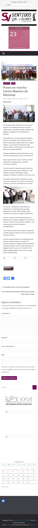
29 (23, 482)
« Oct (2, 487)
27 (13, 482)
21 (18, 478)
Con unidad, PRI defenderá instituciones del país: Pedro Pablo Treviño (18, 293)
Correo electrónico (8, 346)
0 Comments (25, 98)
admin (6, 98)
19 (8, 478)
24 (33, 478)
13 (13, 475)
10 (33, 471)
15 (23, 475)
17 (33, 475)
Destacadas (7, 83)
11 (3, 475)
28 (18, 482)
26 (8, 482)
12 (8, 475)
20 (13, 478)
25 (3, 482)
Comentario (6, 313)
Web (2, 355)
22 (23, 478)
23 (28, 478)
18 (3, 478)
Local (13, 83)
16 (28, 475)
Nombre (4, 338)
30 (28, 482)
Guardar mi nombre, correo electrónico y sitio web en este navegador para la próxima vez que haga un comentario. (18, 369)
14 (18, 475)
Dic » (6, 487)
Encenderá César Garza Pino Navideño (16, 287)
